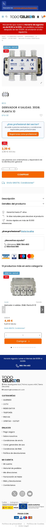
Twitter (4, 502)
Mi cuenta (7, 464)
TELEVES (39, 302)
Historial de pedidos (12, 468)
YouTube (24, 502)
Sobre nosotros (10, 436)
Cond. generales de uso (14, 445)
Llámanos (18, 244)
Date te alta (27, 231)
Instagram (14, 502)
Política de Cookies (35, 524)
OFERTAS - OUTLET (11, 421)
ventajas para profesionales (25, 8)
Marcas (6, 417)
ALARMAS (7, 400)
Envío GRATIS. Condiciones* (20, 182)
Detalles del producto (14, 203)
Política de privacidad (12, 524)
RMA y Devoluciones (12, 481)
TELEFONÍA (7, 412)
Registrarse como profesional (23, 134)
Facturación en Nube (12, 477)
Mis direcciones (10, 472)
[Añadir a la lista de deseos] (41, 115)
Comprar (23, 174)
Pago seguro (9, 432)
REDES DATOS (9, 408)
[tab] (23, 198)
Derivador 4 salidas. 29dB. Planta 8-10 (20, 305)
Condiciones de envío (13, 440)
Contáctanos (9, 485)
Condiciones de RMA (12, 449)
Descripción (8, 198)
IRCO (4, 103)
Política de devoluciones (14, 453)
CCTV (5, 404)
